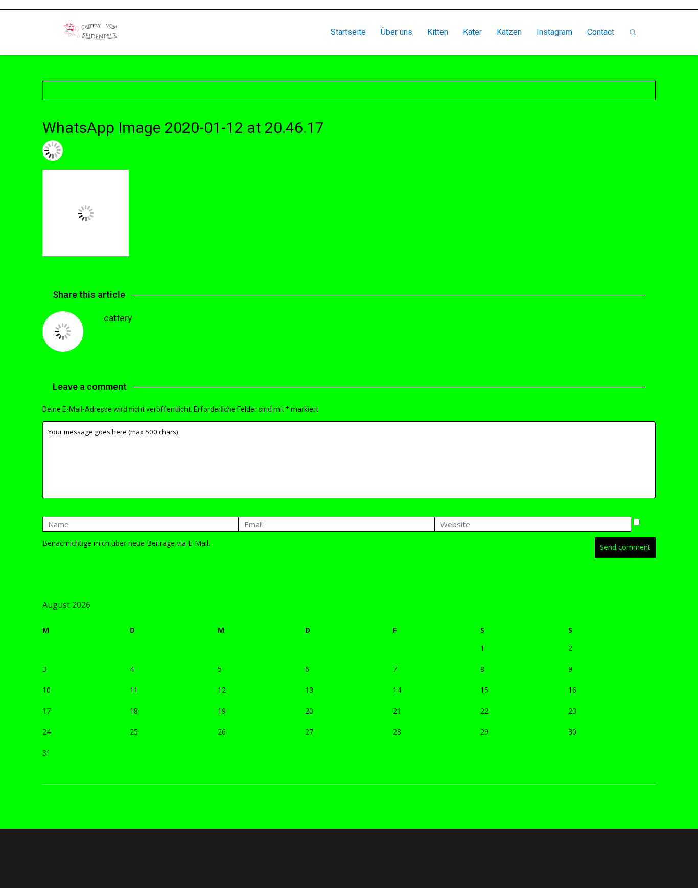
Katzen (509, 32)
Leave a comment (217, 150)
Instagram (554, 32)
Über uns (396, 32)
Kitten (437, 32)
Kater (472, 32)
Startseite (348, 32)
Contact (600, 32)
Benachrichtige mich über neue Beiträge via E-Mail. (126, 543)
